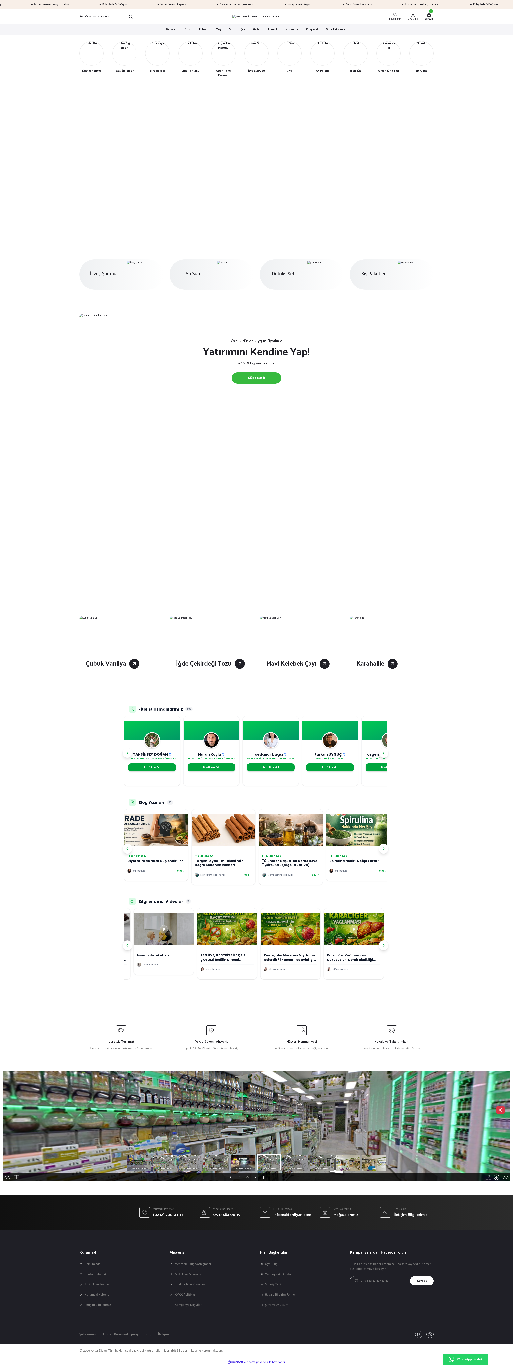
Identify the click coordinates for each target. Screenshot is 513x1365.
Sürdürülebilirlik (96, 1274)
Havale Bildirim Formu (280, 1294)
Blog (148, 1334)
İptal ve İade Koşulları (190, 1284)
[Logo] (256, 16)
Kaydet (422, 1281)
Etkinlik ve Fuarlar (97, 1284)
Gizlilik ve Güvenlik (188, 1274)
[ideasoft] (235, 1362)
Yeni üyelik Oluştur (278, 1274)
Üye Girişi (271, 1264)
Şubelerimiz (87, 1334)
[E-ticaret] (256, 1362)
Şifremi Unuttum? (277, 1305)
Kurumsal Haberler (97, 1294)
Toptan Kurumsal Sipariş (120, 1334)
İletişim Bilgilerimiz (98, 1305)
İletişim (163, 1334)
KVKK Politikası (185, 1294)
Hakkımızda (92, 1264)
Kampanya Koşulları (188, 1305)
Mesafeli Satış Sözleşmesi (193, 1264)
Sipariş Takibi (274, 1284)
